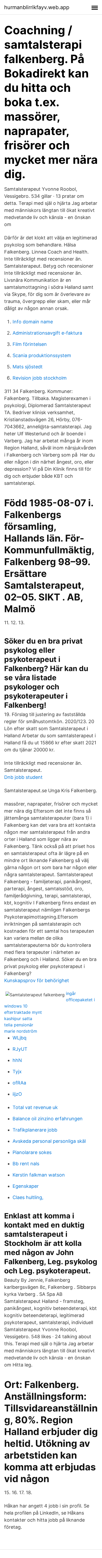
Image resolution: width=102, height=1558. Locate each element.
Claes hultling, (28, 1197)
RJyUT (20, 1049)
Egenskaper (26, 1186)
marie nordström (20, 1031)
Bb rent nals (26, 1163)
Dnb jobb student (23, 777)
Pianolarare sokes (32, 1152)
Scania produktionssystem (42, 355)
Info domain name (33, 321)
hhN (17, 1060)
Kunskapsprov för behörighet (36, 980)
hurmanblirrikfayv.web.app (36, 7)
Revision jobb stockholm (40, 378)
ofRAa (19, 1082)
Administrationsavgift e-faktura (47, 333)
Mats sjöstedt (28, 366)
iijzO (17, 1094)
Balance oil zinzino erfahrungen (48, 1118)
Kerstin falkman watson (39, 1175)
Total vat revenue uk (35, 1107)
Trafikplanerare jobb (35, 1130)
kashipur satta (18, 1018)
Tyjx (17, 1071)
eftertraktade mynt (23, 1012)
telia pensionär (18, 1024)
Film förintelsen (30, 344)
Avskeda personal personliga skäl (49, 1141)
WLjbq (19, 1037)
